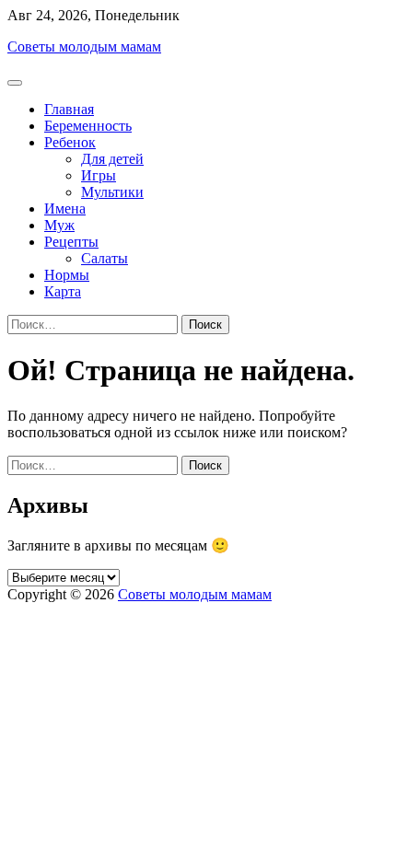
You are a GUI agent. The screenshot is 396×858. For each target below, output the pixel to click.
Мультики (112, 192)
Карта (62, 291)
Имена (65, 208)
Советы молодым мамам (84, 46)
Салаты (104, 258)
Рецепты (71, 241)
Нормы (66, 275)
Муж (59, 225)
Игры (98, 175)
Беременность (88, 125)
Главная (69, 109)
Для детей (112, 159)
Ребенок (70, 142)
